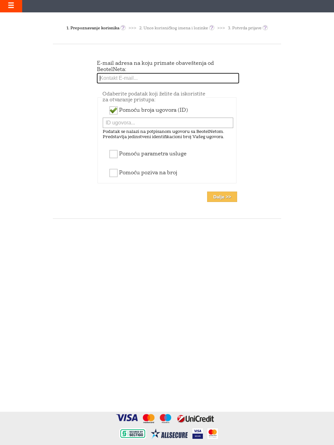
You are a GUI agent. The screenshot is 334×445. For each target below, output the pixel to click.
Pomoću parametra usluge (152, 154)
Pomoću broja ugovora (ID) (153, 110)
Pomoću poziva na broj (147, 173)
